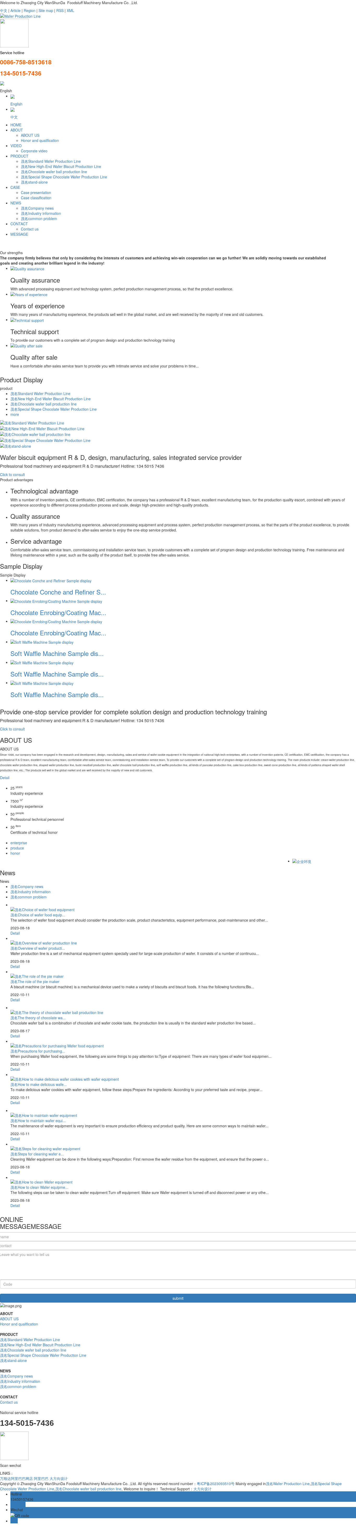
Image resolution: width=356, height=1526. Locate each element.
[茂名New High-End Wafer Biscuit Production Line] (42, 428)
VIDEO (16, 145)
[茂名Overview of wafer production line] (43, 942)
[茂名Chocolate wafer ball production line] (35, 433)
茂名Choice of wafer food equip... (37, 914)
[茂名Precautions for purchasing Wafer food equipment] (57, 1045)
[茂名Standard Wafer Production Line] (32, 422)
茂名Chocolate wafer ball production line (54, 171)
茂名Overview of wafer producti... (37, 948)
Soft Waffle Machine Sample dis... (57, 653)
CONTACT (19, 223)
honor (15, 853)
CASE (15, 187)
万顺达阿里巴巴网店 (16, 1478)
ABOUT (16, 130)
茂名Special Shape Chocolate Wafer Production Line (64, 176)
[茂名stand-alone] (15, 445)
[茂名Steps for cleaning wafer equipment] (45, 1148)
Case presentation (36, 192)
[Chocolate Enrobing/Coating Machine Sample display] (56, 600)
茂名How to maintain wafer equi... (38, 1120)
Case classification (36, 197)
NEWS (15, 202)
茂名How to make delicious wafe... (38, 1084)
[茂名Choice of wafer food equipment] (42, 908)
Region (29, 10)
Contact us (30, 229)
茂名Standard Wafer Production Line (51, 161)
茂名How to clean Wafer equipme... (39, 1187)
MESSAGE (19, 234)
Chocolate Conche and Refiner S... (58, 591)
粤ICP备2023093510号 (216, 1483)
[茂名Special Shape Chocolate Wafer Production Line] (45, 439)
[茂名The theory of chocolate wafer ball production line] (56, 1011)
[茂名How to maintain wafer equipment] (43, 1114)
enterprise (18, 842)
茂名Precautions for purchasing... (37, 1051)
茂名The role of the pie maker (34, 981)
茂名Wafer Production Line (288, 1483)
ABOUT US (30, 135)
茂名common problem (39, 218)
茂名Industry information (41, 213)
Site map (46, 10)
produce (17, 847)
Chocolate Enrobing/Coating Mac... (58, 612)
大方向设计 (59, 1478)
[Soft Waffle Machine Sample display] (41, 641)
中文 (3, 10)
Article (15, 10)
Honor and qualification (40, 140)
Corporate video (34, 150)
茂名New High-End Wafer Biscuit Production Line (61, 166)
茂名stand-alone (34, 182)
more (14, 414)
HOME (15, 124)
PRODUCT (19, 156)
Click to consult (12, 474)
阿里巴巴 (41, 1478)
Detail (4, 777)
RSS (60, 10)
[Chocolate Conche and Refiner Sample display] (50, 580)
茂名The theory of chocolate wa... (38, 1017)
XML (70, 10)
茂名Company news (37, 208)
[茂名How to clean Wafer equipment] (41, 1181)
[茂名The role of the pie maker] (37, 975)
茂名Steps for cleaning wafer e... (37, 1153)
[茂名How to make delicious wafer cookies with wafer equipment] (64, 1078)
